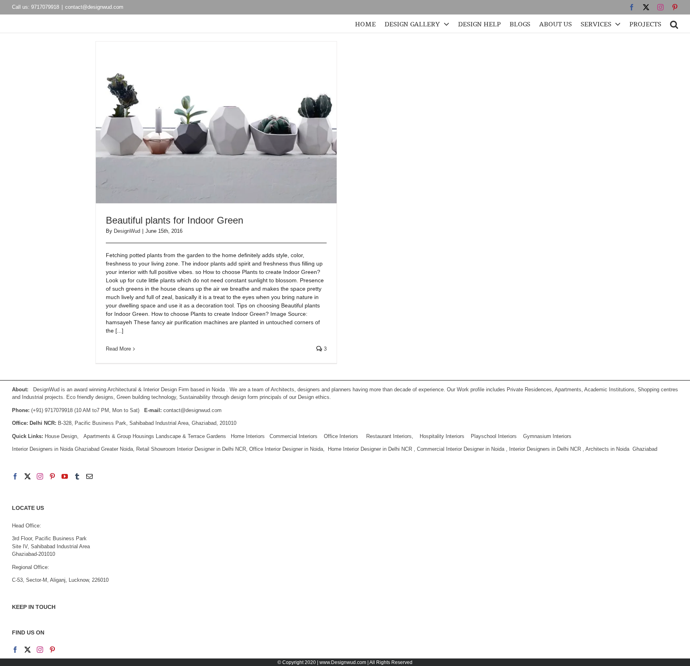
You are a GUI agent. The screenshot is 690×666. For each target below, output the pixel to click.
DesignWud (127, 231)
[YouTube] (64, 476)
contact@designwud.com (94, 7)
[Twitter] (27, 476)
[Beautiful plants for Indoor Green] (216, 122)
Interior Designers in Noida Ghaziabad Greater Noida (72, 449)
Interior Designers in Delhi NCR (545, 449)
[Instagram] (40, 476)
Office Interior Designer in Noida (286, 449)
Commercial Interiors (293, 436)
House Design (61, 436)
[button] (674, 24)
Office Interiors (341, 436)
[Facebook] (15, 476)
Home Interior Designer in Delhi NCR (370, 449)
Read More (118, 349)
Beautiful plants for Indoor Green (174, 220)
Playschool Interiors (494, 436)
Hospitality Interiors (442, 436)
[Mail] (89, 476)
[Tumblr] (77, 476)
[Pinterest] (52, 476)
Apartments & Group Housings (118, 436)
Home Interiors (248, 436)
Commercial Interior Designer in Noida (460, 449)
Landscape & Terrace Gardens (191, 436)
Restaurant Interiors (389, 436)
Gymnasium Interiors (548, 436)
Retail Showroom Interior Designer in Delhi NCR (191, 449)
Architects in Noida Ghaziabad (621, 449)
